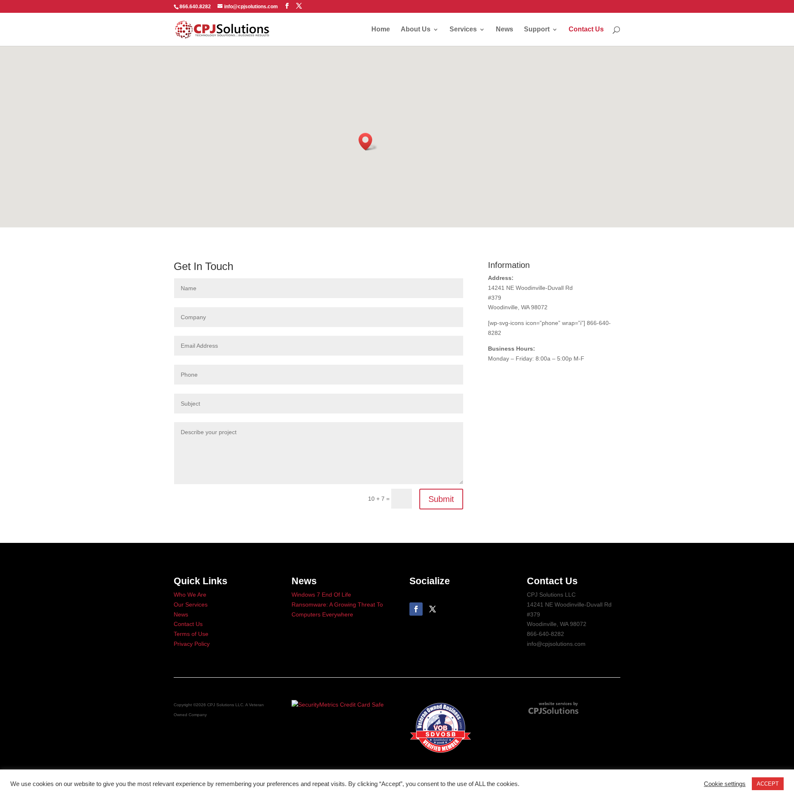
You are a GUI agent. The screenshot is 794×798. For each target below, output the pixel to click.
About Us (415, 29)
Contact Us (586, 29)
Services (463, 29)
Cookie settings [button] (725, 784)
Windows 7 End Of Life (321, 594)
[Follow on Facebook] (416, 609)
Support (537, 29)
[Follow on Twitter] (432, 609)
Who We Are (190, 594)
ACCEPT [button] (768, 784)
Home (380, 29)
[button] (368, 142)
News (504, 29)
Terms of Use (191, 634)
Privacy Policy (192, 643)
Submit (441, 499)
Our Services (191, 604)
